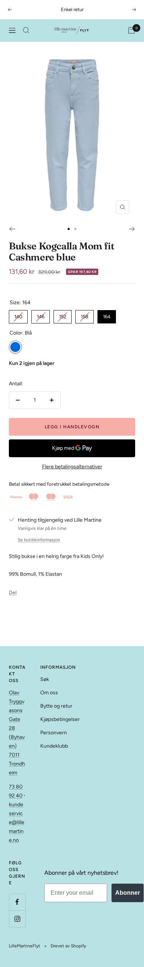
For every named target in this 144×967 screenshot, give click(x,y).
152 (63, 314)
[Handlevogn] (131, 30)
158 (84, 314)
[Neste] (132, 229)
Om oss (49, 692)
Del (13, 592)
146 (41, 314)
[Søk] (26, 30)
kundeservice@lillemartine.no (16, 822)
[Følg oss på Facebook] (17, 902)
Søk (44, 679)
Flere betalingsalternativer (72, 466)
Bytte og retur (56, 706)
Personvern (53, 733)
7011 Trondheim (17, 764)
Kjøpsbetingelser (60, 719)
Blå (15, 346)
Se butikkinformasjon (39, 539)
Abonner (127, 893)
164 (107, 314)
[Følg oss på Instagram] (17, 918)
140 (18, 314)
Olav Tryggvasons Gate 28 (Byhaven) (17, 719)
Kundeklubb (54, 746)
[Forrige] (12, 229)
